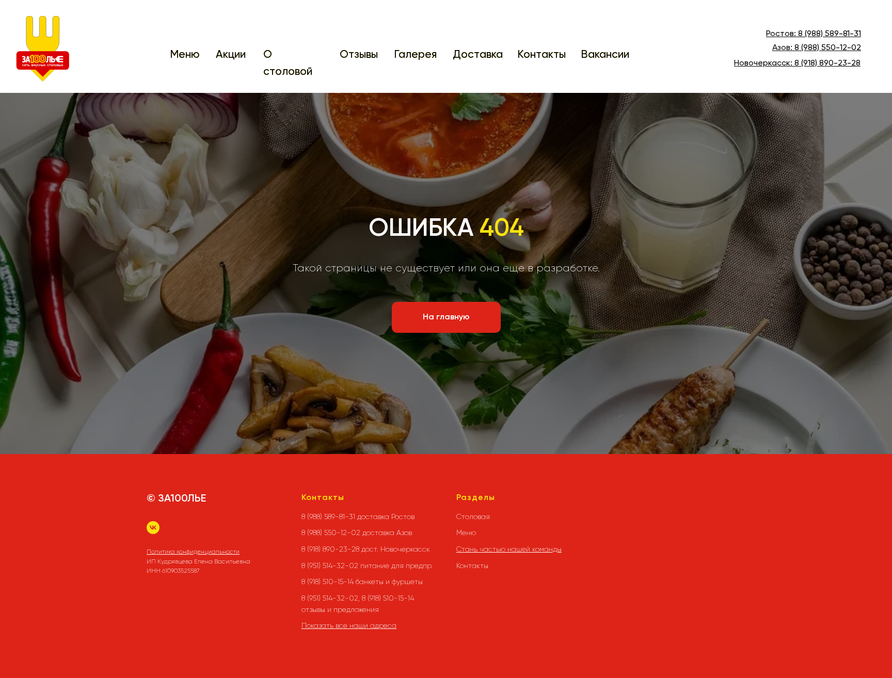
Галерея (415, 55)
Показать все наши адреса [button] (348, 625)
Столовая (473, 516)
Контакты (541, 55)
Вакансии (605, 55)
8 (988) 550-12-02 (827, 48)
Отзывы (359, 55)
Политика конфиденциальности (193, 551)
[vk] (153, 527)
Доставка (478, 55)
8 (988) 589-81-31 (829, 34)
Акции (231, 55)
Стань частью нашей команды (509, 549)
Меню (185, 55)
